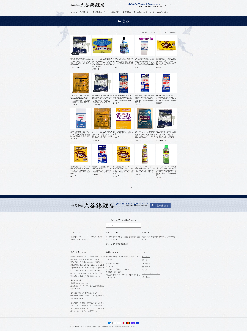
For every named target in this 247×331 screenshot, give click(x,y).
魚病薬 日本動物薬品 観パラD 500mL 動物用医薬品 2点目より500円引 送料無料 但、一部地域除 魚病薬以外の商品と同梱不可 (80, 134)
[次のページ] (131, 187)
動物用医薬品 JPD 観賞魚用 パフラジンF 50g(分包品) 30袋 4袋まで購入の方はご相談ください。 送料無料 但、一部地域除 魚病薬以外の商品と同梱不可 (80, 61)
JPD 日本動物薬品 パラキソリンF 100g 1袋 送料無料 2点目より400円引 (123, 133)
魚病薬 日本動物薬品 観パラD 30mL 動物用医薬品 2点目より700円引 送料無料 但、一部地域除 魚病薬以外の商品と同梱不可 (123, 98)
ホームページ (146, 256)
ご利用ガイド (146, 263)
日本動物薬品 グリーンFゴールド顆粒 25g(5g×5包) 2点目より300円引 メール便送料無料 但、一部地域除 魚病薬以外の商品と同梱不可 (123, 170)
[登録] (139, 225)
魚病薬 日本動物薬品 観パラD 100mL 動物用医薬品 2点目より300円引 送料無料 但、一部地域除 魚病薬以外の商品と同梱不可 (166, 98)
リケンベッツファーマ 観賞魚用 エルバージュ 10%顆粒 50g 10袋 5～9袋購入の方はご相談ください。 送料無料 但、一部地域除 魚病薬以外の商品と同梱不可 (102, 135)
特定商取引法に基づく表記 (128, 326)
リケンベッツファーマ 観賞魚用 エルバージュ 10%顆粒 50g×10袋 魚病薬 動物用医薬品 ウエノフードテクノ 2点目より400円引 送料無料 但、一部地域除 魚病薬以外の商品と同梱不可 (102, 62)
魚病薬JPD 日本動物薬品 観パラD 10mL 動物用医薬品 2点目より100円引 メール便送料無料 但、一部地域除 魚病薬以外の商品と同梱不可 (145, 99)
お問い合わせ (146, 277)
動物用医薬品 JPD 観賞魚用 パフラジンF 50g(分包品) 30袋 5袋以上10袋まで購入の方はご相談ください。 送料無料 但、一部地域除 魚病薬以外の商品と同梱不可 (102, 99)
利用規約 (117, 326)
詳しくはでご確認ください (118, 244)
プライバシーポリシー (107, 326)
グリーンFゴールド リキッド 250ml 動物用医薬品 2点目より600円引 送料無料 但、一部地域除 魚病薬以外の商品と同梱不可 (145, 169)
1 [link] (115, 187)
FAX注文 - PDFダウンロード (151, 273)
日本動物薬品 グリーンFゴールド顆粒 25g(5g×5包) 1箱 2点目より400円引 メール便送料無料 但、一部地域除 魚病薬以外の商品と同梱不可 (80, 170)
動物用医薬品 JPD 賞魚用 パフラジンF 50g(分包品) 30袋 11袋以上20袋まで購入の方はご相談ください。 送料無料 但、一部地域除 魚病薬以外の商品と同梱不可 (166, 135)
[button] (166, 5)
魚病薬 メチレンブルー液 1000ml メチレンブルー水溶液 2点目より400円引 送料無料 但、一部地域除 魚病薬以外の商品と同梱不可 (123, 61)
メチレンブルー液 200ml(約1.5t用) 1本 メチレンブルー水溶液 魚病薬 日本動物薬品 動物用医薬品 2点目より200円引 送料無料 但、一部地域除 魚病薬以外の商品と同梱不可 (166, 171)
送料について (146, 267)
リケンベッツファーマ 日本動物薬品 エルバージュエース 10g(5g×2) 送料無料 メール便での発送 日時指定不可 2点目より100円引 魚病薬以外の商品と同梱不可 (145, 135)
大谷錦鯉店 (78, 326)
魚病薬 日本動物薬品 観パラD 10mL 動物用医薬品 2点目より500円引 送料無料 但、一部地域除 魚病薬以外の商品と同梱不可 (102, 169)
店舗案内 (144, 270)
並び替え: (145, 32)
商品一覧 (144, 260)
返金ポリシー (96, 326)
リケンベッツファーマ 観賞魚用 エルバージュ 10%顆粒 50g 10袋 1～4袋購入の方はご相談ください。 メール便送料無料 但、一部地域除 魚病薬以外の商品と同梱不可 (80, 99)
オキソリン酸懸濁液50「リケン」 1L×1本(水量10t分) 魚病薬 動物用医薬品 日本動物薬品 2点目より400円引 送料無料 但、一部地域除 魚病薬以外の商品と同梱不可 (145, 61)
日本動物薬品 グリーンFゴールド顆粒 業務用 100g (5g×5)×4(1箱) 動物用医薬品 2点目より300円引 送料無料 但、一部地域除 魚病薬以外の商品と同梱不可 (166, 61)
